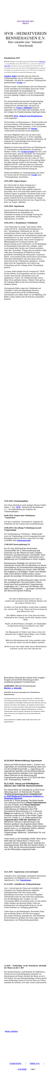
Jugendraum (25, 880)
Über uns (35, 1064)
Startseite (15, 1064)
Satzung (34, 129)
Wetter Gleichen (11, 1031)
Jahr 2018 (7, 66)
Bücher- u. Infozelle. (13, 688)
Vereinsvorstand (27, 152)
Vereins (19, 83)
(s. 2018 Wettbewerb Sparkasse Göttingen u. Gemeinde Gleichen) (24, 797)
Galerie (22, 1069)
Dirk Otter (42, 61)
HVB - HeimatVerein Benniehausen (28, 116)
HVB (18, 507)
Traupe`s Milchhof (23, 108)
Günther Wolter (10, 76)
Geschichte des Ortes (25, 22)
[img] (25, 12)
